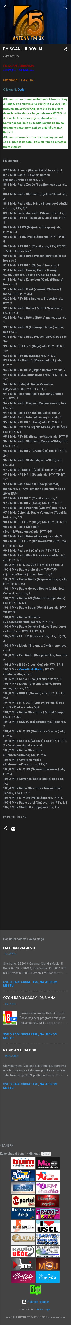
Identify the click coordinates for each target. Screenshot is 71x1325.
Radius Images (44, 1309)
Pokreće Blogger (38, 1302)
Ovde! (21, 89)
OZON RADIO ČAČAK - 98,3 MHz (29, 998)
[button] (65, 50)
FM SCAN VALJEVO (19, 948)
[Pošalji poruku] (13, 830)
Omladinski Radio (31, 669)
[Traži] (65, 8)
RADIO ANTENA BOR (19, 1050)
